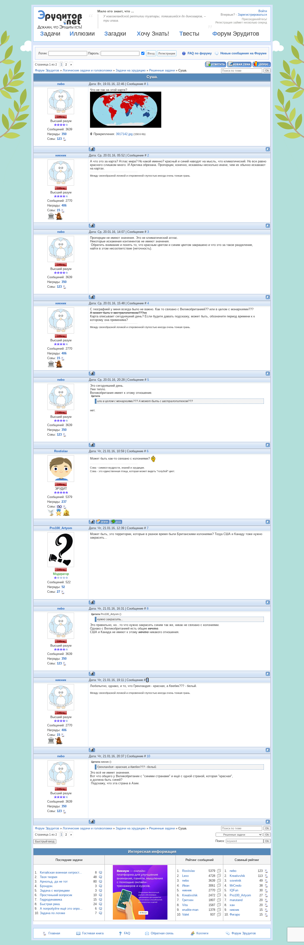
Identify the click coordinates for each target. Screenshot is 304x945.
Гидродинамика (51, 899)
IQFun (234, 890)
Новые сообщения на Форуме (243, 53)
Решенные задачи (162, 70)
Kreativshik (190, 895)
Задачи (50, 33)
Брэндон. (46, 886)
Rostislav (61, 451)
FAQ (127, 933)
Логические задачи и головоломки (87, 70)
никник (60, 155)
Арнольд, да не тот (54, 881)
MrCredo (235, 885)
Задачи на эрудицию (131, 70)
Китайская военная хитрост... (61, 872)
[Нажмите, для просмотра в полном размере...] (125, 126)
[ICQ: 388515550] (116, 521)
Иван (185, 885)
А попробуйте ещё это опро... (61, 908)
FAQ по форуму (200, 53)
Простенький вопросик (56, 895)
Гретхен (187, 900)
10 (148, 756)
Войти (262, 11)
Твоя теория (48, 877)
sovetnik (235, 880)
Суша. (182, 70)
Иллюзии (82, 33)
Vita (185, 905)
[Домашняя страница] (102, 521)
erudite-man (190, 910)
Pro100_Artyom (61, 528)
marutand (236, 900)
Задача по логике (52, 913)
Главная (54, 933)
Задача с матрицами (55, 890)
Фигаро (235, 914)
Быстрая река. (50, 904)
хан (232, 905)
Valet (185, 914)
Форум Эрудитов (235, 33)
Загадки (115, 33)
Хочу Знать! (153, 33)
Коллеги (202, 933)
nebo (61, 84)
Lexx (185, 876)
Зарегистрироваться (252, 14)
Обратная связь (162, 933)
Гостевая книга (93, 933)
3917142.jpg (124, 134)
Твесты (189, 33)
